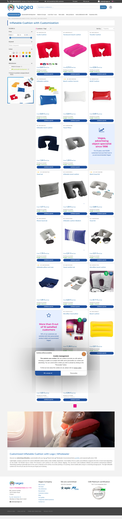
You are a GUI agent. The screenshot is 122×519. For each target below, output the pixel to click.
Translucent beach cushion (72, 35)
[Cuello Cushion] (49, 50)
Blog (39, 495)
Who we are (86, 1)
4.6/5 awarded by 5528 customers (55, 1)
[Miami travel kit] (102, 190)
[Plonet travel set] (49, 236)
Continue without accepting (44, 352)
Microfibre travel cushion (98, 267)
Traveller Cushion (95, 35)
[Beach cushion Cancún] (75, 97)
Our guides (41, 497)
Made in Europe (41, 14)
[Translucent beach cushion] (75, 50)
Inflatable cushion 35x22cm (72, 221)
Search (103, 7)
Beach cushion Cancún (70, 81)
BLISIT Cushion (94, 81)
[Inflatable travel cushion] (49, 143)
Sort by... (98, 28)
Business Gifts (93, 14)
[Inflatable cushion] (49, 97)
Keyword (11, 41)
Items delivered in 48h (82, 14)
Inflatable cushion (42, 81)
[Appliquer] (27, 35)
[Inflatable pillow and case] (49, 283)
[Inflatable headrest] (49, 376)
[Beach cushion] (102, 329)
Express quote (48, 74)
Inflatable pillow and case (45, 267)
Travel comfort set (69, 267)
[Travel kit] (102, 236)
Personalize (73, 373)
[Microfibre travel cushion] (102, 283)
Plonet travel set (42, 221)
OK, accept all (48, 373)
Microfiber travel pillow (70, 314)
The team (75, 1)
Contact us (41, 501)
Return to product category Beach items (19, 73)
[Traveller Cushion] (102, 50)
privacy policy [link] (77, 367)
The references (42, 489)
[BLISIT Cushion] (102, 97)
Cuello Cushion (42, 35)
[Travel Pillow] (75, 143)
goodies (77, 458)
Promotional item (13, 14)
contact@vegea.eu (105, 1)
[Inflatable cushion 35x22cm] (75, 236)
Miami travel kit (95, 174)
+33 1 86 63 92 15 (16, 497)
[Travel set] (49, 190)
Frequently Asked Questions (46, 499)
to (18, 35)
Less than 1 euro (52, 14)
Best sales (61, 14)
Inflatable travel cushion (45, 128)
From (10, 35)
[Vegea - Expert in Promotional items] (20, 10)
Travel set (40, 174)
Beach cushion (94, 314)
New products (70, 14)
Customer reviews (43, 493)
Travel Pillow (67, 128)
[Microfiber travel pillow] (75, 329)
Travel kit (93, 221)
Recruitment (41, 491)
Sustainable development (29, 14)
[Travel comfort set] (75, 283)
